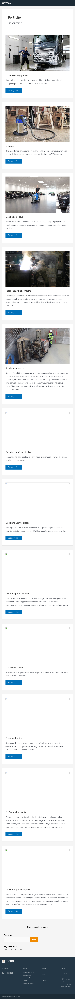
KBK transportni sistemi (17, 593)
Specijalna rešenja (28, 983)
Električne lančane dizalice (18, 452)
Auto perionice (27, 975)
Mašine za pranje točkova (17, 889)
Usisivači (9, 146)
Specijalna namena (14, 368)
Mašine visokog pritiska (16, 75)
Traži (34, 939)
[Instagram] (9, 973)
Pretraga (8, 935)
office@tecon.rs (66, 986)
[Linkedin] (3, 973)
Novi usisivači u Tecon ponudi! (13, 949)
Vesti (43, 974)
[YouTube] (6, 973)
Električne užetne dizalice (18, 523)
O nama (44, 968)
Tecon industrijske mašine (18, 291)
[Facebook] (11, 973)
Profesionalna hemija (15, 812)
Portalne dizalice (13, 738)
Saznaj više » (13, 90)
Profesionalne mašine (27, 979)
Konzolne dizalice (14, 667)
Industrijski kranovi (28, 972)
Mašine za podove (14, 217)
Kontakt (44, 981)
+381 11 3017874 (67, 984)
